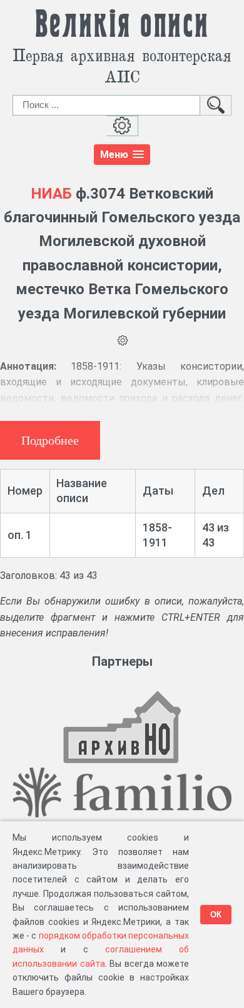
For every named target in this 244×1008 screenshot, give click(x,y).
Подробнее (50, 440)
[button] (122, 154)
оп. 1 (20, 534)
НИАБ (51, 193)
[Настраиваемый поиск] (122, 126)
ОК (215, 914)
